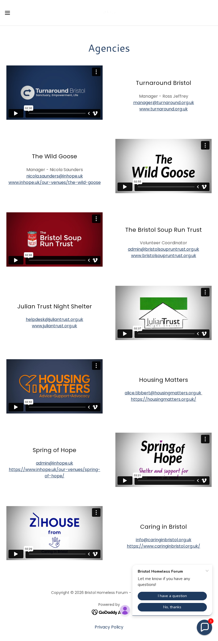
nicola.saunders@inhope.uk (54, 176)
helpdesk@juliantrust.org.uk (54, 319)
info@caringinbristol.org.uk (163, 540)
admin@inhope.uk (54, 463)
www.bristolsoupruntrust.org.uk (163, 256)
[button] (18, 12)
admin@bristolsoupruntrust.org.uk (163, 249)
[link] (109, 12)
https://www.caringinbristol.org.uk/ (163, 546)
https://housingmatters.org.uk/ (163, 399)
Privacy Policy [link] (109, 627)
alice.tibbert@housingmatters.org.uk (163, 393)
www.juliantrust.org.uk (54, 326)
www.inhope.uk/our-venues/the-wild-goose (55, 182)
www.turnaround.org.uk (163, 109)
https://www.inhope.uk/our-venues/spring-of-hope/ (54, 472)
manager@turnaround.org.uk (163, 103)
